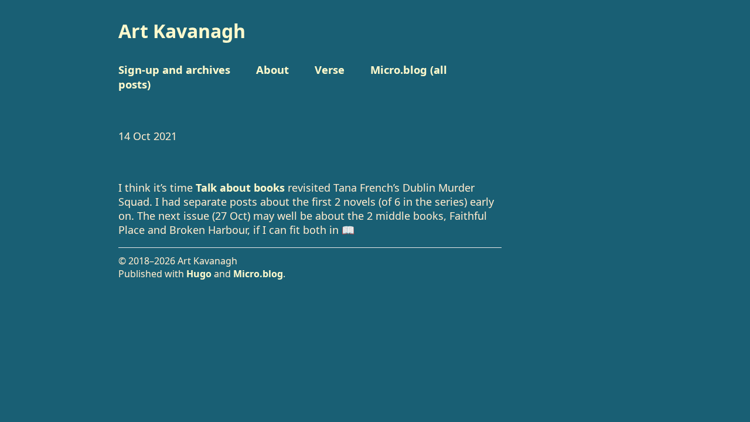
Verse (330, 69)
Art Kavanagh (182, 30)
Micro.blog (258, 273)
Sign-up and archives (174, 69)
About (272, 69)
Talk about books (240, 188)
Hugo (199, 273)
